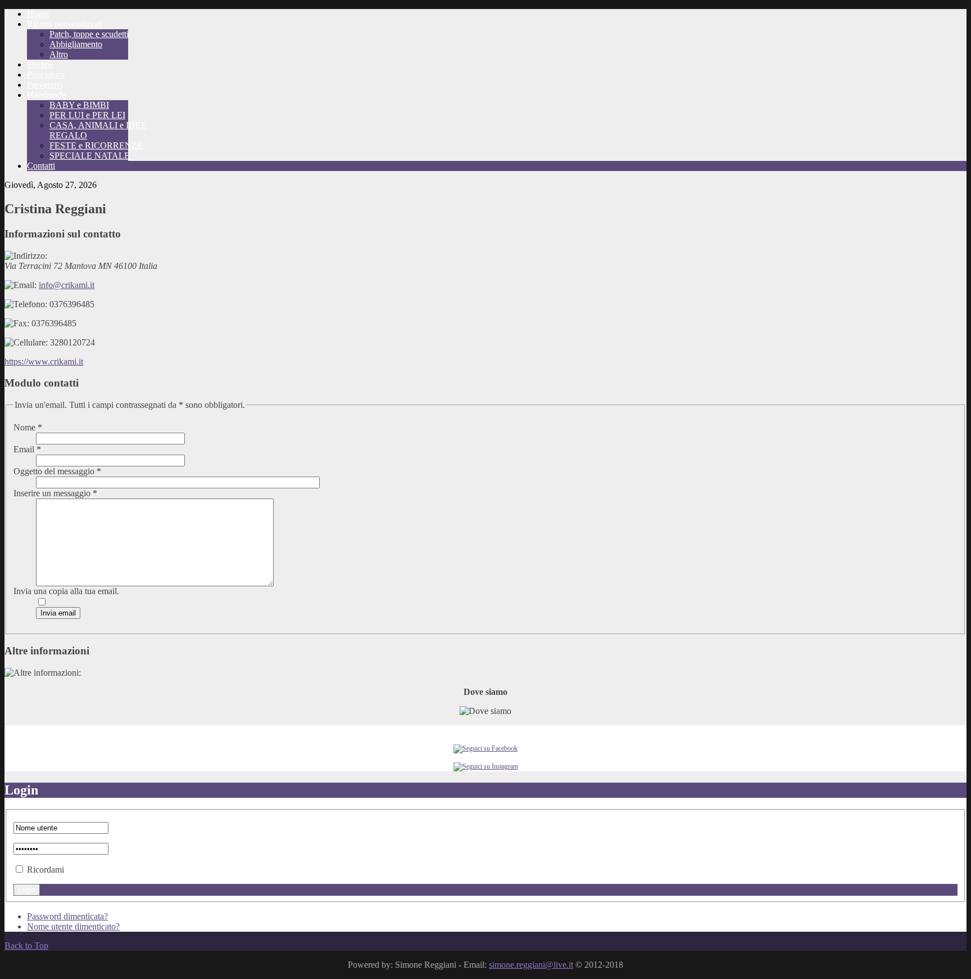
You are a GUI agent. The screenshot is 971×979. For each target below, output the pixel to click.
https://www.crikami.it (43, 361)
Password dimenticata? (67, 916)
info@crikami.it (66, 285)
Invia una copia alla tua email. (66, 591)
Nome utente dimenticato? (73, 926)
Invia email (58, 613)
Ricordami (45, 869)
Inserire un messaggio (55, 493)
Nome (27, 427)
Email (27, 449)
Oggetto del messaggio (57, 471)
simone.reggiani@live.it (531, 964)
